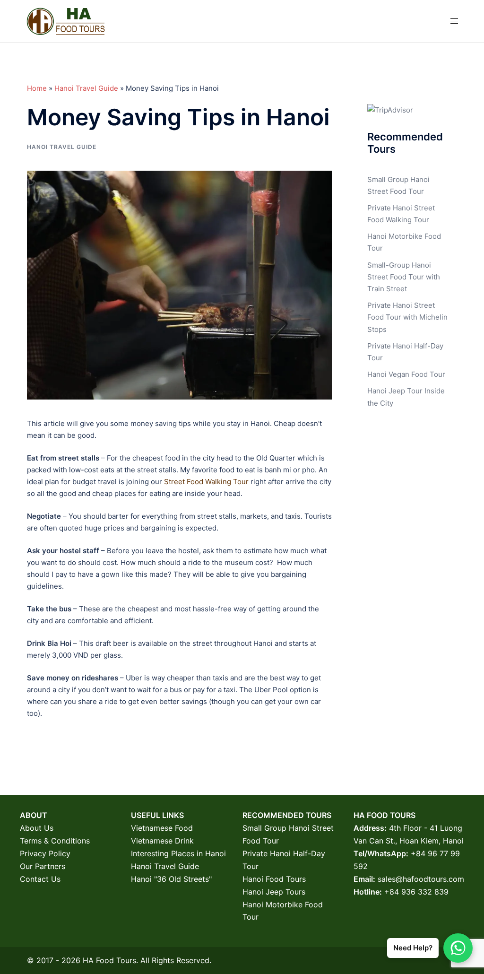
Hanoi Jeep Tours (273, 891)
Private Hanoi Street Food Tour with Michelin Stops (407, 317)
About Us (36, 828)
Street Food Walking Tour (206, 481)
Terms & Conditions (55, 840)
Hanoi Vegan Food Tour (406, 374)
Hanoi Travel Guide (86, 88)
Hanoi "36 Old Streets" (171, 879)
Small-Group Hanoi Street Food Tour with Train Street (403, 277)
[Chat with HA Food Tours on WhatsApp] (458, 948)
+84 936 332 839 (416, 891)
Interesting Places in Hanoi (178, 853)
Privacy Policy (45, 853)
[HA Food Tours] (65, 20)
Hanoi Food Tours (274, 879)
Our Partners (42, 866)
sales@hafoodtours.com (421, 879)
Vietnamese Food (162, 828)
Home (37, 88)
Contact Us (40, 879)
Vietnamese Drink (162, 840)
